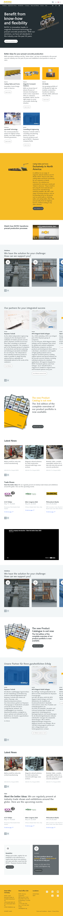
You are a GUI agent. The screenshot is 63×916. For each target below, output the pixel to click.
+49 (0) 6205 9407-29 (9, 902)
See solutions (10, 274)
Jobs (56, 2)
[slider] (41, 238)
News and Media (35, 5)
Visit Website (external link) (39, 373)
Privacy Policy (55, 911)
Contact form (38, 870)
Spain (34, 895)
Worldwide (20, 5)
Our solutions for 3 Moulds (40, 272)
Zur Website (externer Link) (39, 733)
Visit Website (8, 366)
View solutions (38, 208)
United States (36, 894)
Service (42, 5)
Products (4, 5)
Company (27, 5)
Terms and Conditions (41, 911)
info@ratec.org (11, 907)
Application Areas (12, 5)
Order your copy (38, 426)
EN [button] (60, 2)
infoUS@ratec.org (22, 908)
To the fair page (8, 511)
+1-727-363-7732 (22, 903)
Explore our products (11, 41)
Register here (10, 867)
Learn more (8, 92)
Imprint (49, 911)
